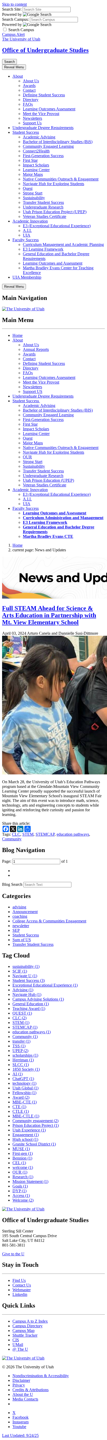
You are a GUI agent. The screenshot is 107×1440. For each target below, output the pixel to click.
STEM (28, 834)
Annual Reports (36, 349)
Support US (32, 391)
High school (25, 1139)
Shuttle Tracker (24, 1335)
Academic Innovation (30, 221)
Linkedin (19, 1294)
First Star (30, 160)
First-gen (22, 1153)
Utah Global (25, 1088)
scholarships (25, 1055)
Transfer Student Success (43, 202)
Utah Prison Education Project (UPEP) (54, 212)
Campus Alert (13, 34)
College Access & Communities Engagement (49, 921)
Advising (22, 990)
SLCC (20, 1064)
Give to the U (13, 1254)
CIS (15, 1340)
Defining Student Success (44, 95)
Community (12, 839)
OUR (27, 457)
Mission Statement (30, 1181)
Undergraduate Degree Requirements (42, 127)
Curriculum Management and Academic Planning (63, 244)
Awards (29, 85)
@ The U (20, 1349)
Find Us (19, 1280)
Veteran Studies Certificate (44, 216)
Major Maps (33, 174)
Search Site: (12, 9)
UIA (26, 235)
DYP (19, 1191)
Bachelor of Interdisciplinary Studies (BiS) (57, 141)
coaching (19, 916)
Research (22, 1177)
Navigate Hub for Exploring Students (53, 184)
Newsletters (32, 118)
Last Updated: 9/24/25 (20, 1435)
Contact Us (21, 1285)
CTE (19, 1106)
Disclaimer (21, 1380)
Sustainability (34, 198)
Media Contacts (25, 1399)
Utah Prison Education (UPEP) (48, 480)
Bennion (22, 1158)
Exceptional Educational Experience (45, 985)
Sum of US (21, 939)
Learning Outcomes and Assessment (52, 263)
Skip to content (14, 4)
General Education (30, 1004)
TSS (18, 1046)
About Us (31, 81)
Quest (27, 188)
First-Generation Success (43, 155)
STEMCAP (45, 834)
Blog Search (12, 884)
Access (21, 1195)
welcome (22, 1167)
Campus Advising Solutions (38, 999)
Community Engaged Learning (48, 146)
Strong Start (32, 193)
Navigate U (24, 976)
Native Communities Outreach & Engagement (60, 179)
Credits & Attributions (30, 1390)
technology (24, 1083)
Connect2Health (36, 151)
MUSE (21, 1149)
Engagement (25, 1135)
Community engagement (35, 1120)
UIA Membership (26, 277)
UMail (17, 1344)
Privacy (18, 1385)
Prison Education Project (35, 1125)
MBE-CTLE (25, 1116)
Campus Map (23, 1330)
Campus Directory (27, 1326)
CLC (16, 834)
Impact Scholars (36, 165)
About (17, 76)
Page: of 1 (35, 861)
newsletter (20, 925)
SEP (16, 930)
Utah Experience (29, 1130)
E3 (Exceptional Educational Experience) (57, 226)
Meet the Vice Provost (41, 113)
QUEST (22, 1013)
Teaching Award (28, 1008)
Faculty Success (25, 240)
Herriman (23, 1060)
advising (19, 907)
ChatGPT (23, 1078)
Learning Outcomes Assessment (49, 109)
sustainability (25, 966)
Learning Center (36, 170)
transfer (21, 1041)
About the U (22, 1394)
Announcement (25, 911)
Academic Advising (39, 137)
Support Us (32, 123)
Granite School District (34, 1144)
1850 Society (26, 1069)
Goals (20, 1186)
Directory (30, 99)
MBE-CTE (24, 1102)
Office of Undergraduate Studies (45, 50)
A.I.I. (27, 230)
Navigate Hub (26, 994)
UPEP (20, 1050)
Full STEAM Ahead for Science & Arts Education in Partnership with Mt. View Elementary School (49, 615)
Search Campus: (15, 19)
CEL (19, 1163)
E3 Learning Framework (43, 249)
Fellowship (24, 1092)
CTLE (20, 1111)
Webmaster (21, 1290)
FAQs (28, 104)
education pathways (73, 834)
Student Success (25, 132)
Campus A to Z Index (30, 1321)
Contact (29, 90)
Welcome (23, 1200)
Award (20, 1097)
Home (17, 335)
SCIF (19, 971)
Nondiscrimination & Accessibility (40, 1376)
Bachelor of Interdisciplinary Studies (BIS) (58, 410)
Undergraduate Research (43, 207)
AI (17, 1074)
